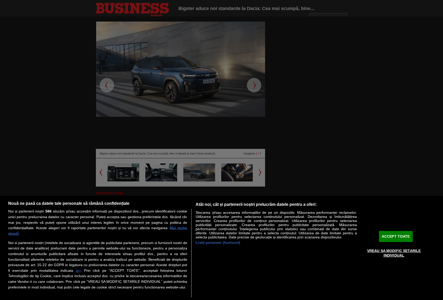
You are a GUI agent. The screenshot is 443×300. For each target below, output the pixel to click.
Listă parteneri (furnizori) (218, 242)
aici (78, 271)
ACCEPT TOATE (396, 236)
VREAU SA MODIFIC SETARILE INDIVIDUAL (394, 253)
